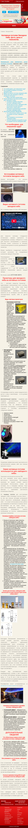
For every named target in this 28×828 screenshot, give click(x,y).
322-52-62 (20, 802)
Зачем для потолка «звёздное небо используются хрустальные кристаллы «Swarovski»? (17, 106)
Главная (3, 31)
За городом (7, 822)
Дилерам (19, 814)
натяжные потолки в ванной (9, 685)
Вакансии (19, 820)
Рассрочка (7, 807)
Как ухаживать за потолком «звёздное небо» (15, 118)
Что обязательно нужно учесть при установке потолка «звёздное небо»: (17, 114)
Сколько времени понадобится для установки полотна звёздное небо (17, 120)
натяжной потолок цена (17, 564)
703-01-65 (6, 802)
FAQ (18, 811)
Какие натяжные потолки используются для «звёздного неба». (15, 99)
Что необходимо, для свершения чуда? (15, 89)
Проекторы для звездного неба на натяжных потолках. (13, 95)
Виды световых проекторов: (15, 97)
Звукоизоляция (8, 809)
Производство (8, 821)
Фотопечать (7, 813)
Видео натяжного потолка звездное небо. (15, 93)
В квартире (19, 807)
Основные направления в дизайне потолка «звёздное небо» (16, 109)
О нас (18, 816)
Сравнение (19, 812)
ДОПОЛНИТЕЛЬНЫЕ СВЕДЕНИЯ (12, 111)
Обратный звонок (20, 1)
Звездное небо (8, 815)
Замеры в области (9, 817)
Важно (18, 809)
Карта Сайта (20, 823)
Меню (14, 25)
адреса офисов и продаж (7, 804)
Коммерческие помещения (7, 819)
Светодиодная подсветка (7, 811)
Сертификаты (20, 821)
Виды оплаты (20, 818)
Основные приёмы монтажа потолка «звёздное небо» (15, 102)
